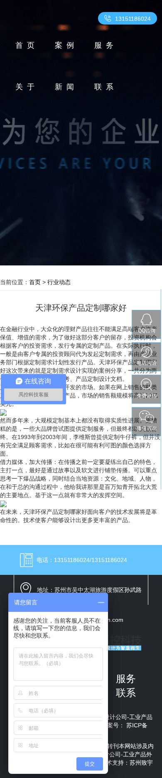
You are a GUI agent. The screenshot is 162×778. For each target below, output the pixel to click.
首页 (27, 45)
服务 (106, 45)
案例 (66, 45)
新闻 (66, 87)
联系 (106, 87)
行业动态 (59, 282)
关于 (27, 87)
